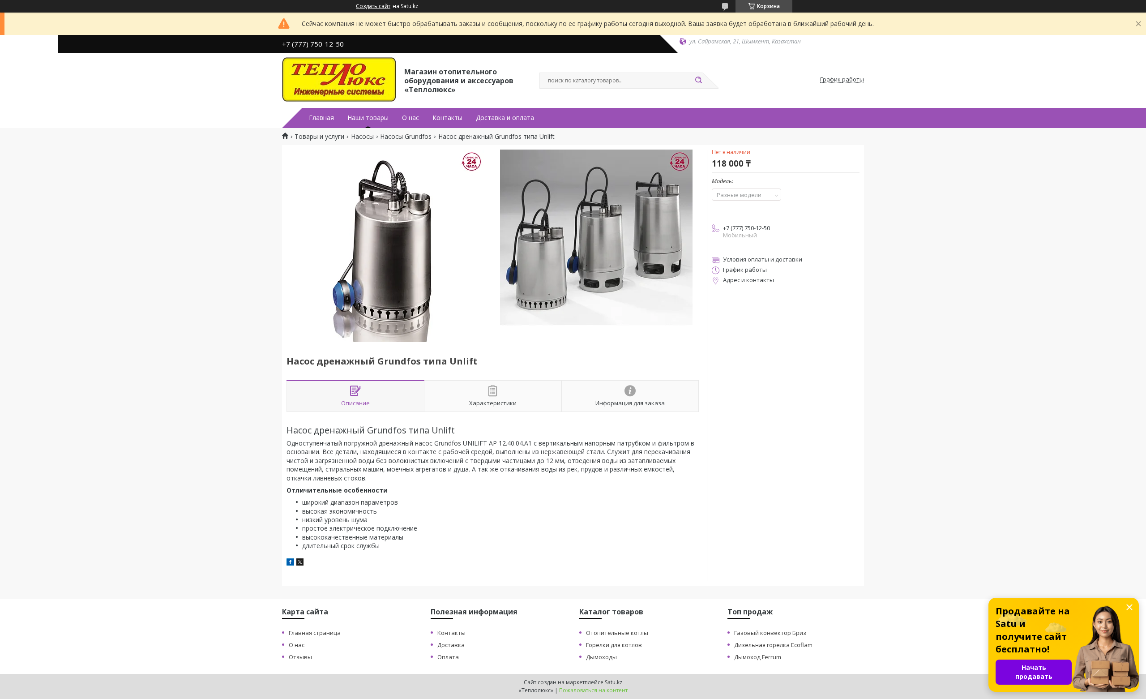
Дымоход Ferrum (757, 657)
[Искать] (698, 81)
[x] (300, 563)
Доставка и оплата (505, 118)
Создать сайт (373, 6)
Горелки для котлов (614, 645)
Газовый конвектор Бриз (770, 633)
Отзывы (300, 657)
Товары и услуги (319, 137)
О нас (410, 118)
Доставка (451, 645)
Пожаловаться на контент (593, 690)
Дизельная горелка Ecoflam (773, 645)
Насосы (362, 137)
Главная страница (315, 633)
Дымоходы (601, 657)
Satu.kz (613, 682)
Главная (321, 118)
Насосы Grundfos (406, 137)
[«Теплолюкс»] (339, 79)
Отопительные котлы (617, 633)
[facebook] (290, 563)
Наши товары (368, 118)
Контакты (447, 118)
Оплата (448, 657)
